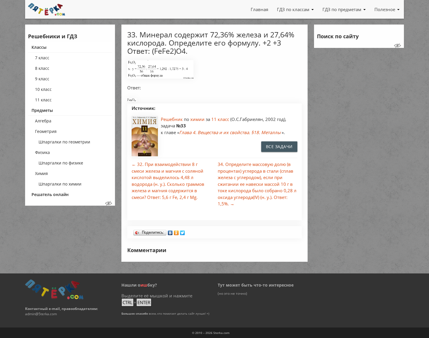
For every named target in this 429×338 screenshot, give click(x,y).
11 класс (43, 100)
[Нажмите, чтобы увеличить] (160, 77)
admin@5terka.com (41, 313)
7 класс (42, 57)
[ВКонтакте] (170, 231)
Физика (42, 152)
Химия (41, 173)
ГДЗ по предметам (341, 9)
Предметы (42, 110)
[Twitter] (182, 231)
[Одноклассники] (176, 231)
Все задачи (279, 146)
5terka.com (221, 333)
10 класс (43, 89)
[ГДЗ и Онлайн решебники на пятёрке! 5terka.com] (46, 9)
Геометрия (46, 131)
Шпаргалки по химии (60, 184)
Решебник (172, 119)
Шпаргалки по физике (61, 163)
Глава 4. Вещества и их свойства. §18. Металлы (230, 132)
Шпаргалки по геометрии (64, 142)
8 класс (42, 68)
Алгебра (43, 121)
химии (198, 119)
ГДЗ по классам (293, 9)
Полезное (384, 9)
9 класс (42, 79)
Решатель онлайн (50, 194)
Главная (259, 9)
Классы (39, 47)
